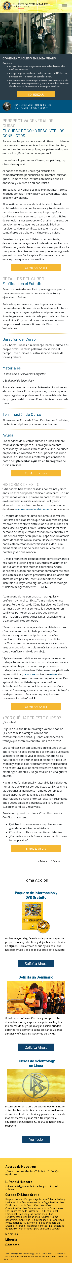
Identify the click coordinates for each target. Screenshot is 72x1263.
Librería (11, 1239)
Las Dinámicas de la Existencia (22, 1211)
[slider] (33, 50)
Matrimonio (30, 1222)
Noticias (11, 1234)
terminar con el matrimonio (31, 509)
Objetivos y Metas (37, 1225)
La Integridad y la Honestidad (48, 1219)
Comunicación (13, 1208)
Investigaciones (13, 1222)
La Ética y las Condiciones (33, 1214)
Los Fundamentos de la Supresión (34, 1204)
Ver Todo (36, 1139)
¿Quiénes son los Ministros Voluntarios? (27, 1171)
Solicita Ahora (36, 963)
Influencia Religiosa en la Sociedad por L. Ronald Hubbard (31, 1188)
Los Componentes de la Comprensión (43, 1208)
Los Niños (45, 1205)
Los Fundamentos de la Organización (37, 1202)
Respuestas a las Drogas (18, 1199)
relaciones (30, 674)
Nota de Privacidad (23, 1256)
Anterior (44, 861)
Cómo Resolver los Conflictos (31, 1218)
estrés (53, 674)
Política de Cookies (41, 1256)
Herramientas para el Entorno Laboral (39, 1228)
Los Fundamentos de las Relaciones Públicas (29, 1215)
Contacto (12, 1245)
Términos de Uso (59, 1256)
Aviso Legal (9, 1259)
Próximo (55, 861)
